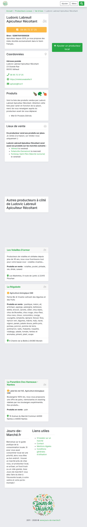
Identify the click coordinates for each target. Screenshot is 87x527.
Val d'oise (39, 11)
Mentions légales (44, 446)
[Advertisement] (27, 179)
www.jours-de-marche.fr (50, 520)
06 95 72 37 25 (27, 29)
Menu (74, 3)
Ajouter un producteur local (68, 47)
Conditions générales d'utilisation (42, 452)
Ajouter (65, 3)
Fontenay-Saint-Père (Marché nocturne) (28, 154)
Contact (40, 443)
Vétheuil (14, 148)
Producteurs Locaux (23, 11)
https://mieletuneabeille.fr (21, 79)
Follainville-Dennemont (20, 151)
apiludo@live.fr (16, 84)
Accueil (9, 11)
